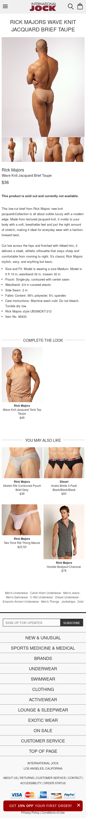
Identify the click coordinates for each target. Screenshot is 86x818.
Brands (43, 658)
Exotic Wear (43, 720)
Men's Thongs (50, 601)
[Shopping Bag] (80, 6)
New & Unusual (43, 637)
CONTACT (75, 778)
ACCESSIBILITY (31, 783)
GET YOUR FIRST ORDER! (45, 805)
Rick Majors (13, 169)
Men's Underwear (16, 593)
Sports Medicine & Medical (43, 648)
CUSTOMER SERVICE (51, 778)
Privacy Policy (30, 812)
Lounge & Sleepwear (43, 709)
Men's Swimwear (17, 597)
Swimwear (43, 679)
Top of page (43, 751)
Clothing (43, 689)
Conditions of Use (53, 812)
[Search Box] (71, 6)
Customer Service (43, 740)
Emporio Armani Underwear (21, 601)
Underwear (43, 668)
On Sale (43, 730)
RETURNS (27, 778)
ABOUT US (10, 778)
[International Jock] (43, 4)
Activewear (43, 699)
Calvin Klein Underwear (45, 593)
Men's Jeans (71, 593)
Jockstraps (68, 601)
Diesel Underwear (67, 597)
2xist (80, 601)
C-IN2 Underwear (41, 597)
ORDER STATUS (55, 783)
